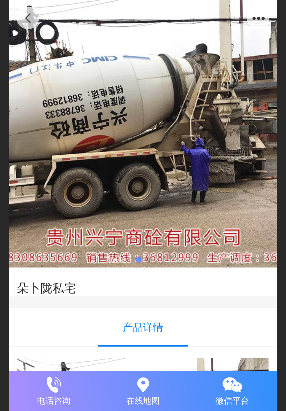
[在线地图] (143, 383)
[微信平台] (232, 383)
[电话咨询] (53, 383)
